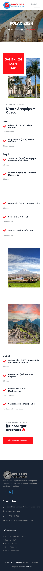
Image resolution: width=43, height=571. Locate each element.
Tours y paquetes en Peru (15, 536)
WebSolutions (26, 567)
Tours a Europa (11, 544)
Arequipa (19, 30)
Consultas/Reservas (18, 440)
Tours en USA (10, 540)
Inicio (10, 30)
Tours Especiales (12, 551)
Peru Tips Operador (14, 562)
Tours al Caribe (11, 547)
